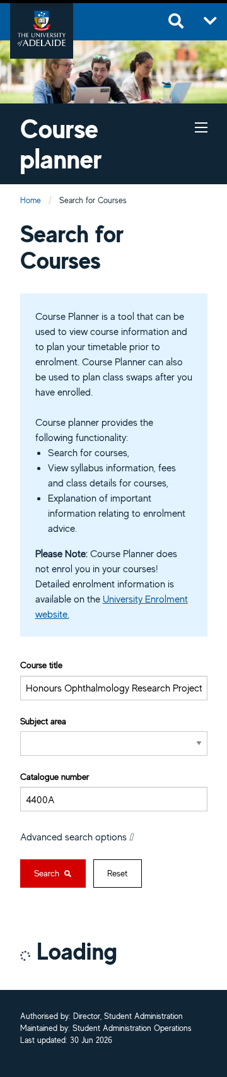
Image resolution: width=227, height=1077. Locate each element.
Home (30, 200)
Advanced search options (74, 836)
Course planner (61, 143)
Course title (41, 664)
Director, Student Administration (128, 1017)
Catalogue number (54, 776)
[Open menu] (210, 21)
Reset (117, 873)
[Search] (176, 21)
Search (48, 873)
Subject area (43, 720)
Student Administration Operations (132, 1029)
